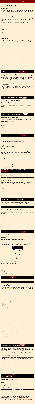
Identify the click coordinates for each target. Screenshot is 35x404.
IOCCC (20, 352)
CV (19, 1)
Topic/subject (3, 382)
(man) (14, 397)
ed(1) (6, 396)
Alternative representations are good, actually (11, 282)
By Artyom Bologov (4, 8)
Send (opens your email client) (17, 389)
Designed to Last (8, 395)
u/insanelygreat (10, 357)
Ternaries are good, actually (8, 207)
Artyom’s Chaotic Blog (5, 1)
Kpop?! (31, 1)
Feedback (3, 385)
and (20, 397)
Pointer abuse (4, 33)
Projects (28, 1)
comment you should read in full (7, 359)
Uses (22, 1)
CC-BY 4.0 (3, 399)
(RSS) (11, 1)
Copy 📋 (22, 71)
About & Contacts (15, 1)
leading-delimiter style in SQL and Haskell (20, 212)
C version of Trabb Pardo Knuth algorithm (21, 40)
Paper (25, 1)
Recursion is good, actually (8, 177)
